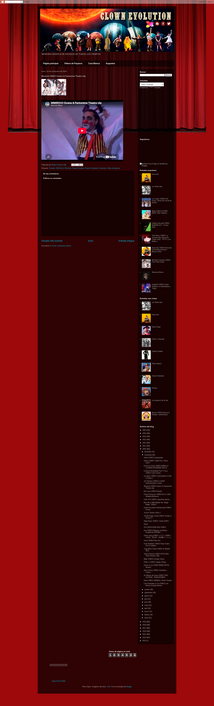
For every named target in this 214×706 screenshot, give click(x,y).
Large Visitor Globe (58, 681)
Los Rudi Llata (157, 186)
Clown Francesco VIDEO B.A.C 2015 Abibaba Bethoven (157, 495)
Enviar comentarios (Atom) (61, 246)
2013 (144, 641)
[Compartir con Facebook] (79, 165)
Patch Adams (157, 364)
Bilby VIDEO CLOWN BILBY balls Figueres (159, 212)
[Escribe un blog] (75, 165)
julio (146, 599)
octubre (147, 589)
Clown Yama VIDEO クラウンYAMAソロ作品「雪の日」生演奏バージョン (157, 536)
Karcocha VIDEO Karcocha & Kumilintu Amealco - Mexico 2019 (162, 250)
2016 (144, 631)
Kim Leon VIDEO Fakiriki (153, 491)
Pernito (154, 388)
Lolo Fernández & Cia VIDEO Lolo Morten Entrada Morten (156, 584)
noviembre (148, 455)
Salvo (146, 524)
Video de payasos (113, 168)
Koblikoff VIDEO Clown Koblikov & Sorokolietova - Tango (161, 286)
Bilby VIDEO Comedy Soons (154, 559)
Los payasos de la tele (160, 400)
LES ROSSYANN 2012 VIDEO (155, 527)
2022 (144, 443)
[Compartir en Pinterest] (82, 165)
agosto (147, 596)
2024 (144, 436)
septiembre (148, 593)
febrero (147, 615)
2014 (144, 637)
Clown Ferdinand (158, 376)
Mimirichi (68, 168)
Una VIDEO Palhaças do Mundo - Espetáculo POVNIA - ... (156, 531)
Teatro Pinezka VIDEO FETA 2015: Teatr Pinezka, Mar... (156, 555)
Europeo (52, 168)
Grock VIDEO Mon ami (152, 540)
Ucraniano (102, 168)
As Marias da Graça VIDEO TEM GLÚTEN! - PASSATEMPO (156, 576)
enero (146, 618)
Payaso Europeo (78, 168)
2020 (144, 449)
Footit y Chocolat (158, 339)
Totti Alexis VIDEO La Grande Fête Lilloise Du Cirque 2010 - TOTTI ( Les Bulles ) (161, 238)
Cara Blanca (94, 63)
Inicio (90, 241)
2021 (144, 446)
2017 (144, 628)
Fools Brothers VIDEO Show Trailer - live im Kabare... (157, 545)
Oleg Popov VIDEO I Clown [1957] (156, 521)
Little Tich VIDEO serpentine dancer (157, 499)
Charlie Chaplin (157, 351)
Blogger (129, 687)
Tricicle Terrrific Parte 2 (152, 513)
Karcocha (155, 174)
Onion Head (156, 327)
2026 (144, 430)
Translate (157, 87)
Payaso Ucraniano (91, 168)
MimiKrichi (60, 168)
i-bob (108, 687)
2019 (144, 622)
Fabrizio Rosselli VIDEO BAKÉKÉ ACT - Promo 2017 (160, 225)
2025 (144, 433)
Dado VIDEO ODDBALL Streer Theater (158, 580)
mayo (146, 605)
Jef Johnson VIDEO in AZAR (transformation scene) (154, 482)
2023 (144, 439)
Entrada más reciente (52, 241)
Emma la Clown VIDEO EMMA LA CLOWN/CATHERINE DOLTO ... (156, 467)
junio (146, 602)
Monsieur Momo (157, 272)
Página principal (50, 63)
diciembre (148, 452)
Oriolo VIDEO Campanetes (153, 458)
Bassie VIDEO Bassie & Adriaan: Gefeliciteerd (161, 414)
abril (146, 608)
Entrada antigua (126, 241)
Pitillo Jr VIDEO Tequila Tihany (155, 562)
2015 (144, 634)
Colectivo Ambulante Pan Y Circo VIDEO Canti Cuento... (156, 472)
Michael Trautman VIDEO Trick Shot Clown (161, 261)
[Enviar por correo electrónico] (72, 165)
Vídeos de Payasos (73, 63)
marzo (146, 611)
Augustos (110, 63)
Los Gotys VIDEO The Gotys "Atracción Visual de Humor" (161, 201)
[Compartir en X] (77, 165)
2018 (144, 625)
